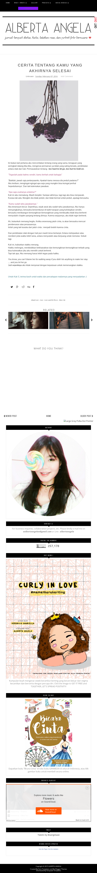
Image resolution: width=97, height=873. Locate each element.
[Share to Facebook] (33, 287)
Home (48, 415)
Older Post (85, 415)
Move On (62, 300)
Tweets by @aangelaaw (48, 834)
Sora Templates (43, 869)
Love (42, 300)
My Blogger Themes (60, 869)
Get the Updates (53, 849)
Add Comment (67, 76)
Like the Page (43, 849)
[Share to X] (10, 287)
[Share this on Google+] (16, 287)
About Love (35, 300)
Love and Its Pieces (51, 300)
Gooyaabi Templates (53, 870)
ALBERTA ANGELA (54, 866)
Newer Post (11, 415)
